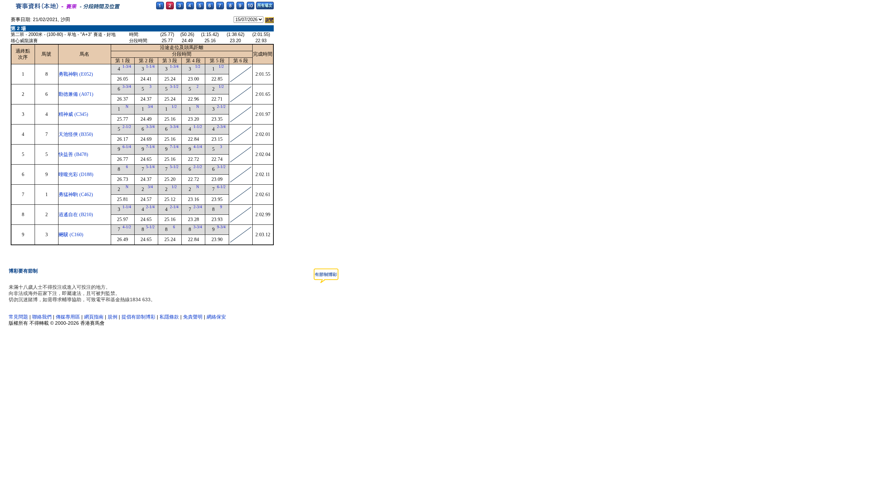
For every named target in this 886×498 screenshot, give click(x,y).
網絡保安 (216, 317)
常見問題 (18, 317)
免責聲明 (192, 317)
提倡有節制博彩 (138, 317)
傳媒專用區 (68, 317)
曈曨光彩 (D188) (75, 174)
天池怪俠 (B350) (75, 134)
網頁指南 (93, 317)
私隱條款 (169, 317)
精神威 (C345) (73, 114)
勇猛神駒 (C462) (75, 194)
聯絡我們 (42, 317)
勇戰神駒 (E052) (75, 74)
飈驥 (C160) (70, 234)
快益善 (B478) (73, 154)
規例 (112, 317)
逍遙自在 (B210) (75, 214)
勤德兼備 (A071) (75, 94)
